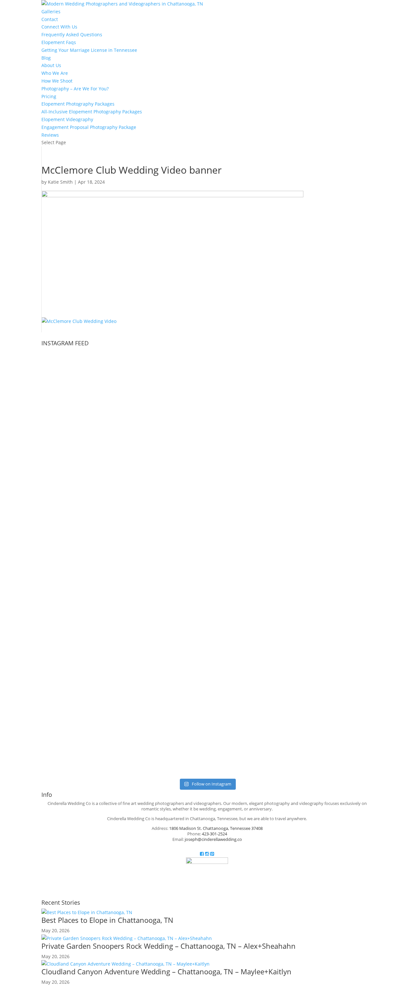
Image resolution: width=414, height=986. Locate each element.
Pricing (48, 96)
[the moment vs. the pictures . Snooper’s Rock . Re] (206, 611)
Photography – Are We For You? (75, 89)
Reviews (50, 135)
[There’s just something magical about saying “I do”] (318, 669)
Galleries (50, 11)
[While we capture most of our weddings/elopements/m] (95, 509)
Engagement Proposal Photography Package (88, 127)
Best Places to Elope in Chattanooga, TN (107, 920)
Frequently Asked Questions (71, 34)
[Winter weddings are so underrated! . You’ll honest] (206, 387)
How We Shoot (56, 81)
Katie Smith (60, 182)
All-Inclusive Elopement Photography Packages (91, 112)
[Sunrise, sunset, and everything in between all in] (318, 497)
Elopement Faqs (58, 42)
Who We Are (54, 73)
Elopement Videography (67, 119)
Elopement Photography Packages (77, 104)
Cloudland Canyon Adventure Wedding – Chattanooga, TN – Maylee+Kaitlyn (166, 971)
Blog (46, 58)
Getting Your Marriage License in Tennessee (89, 50)
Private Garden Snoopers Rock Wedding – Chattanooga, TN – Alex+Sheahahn (168, 946)
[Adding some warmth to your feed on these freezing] (318, 380)
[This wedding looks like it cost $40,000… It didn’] (95, 403)
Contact (49, 19)
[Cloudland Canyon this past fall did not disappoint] (206, 497)
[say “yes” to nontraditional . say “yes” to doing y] (95, 615)
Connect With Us (59, 27)
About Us (51, 65)
